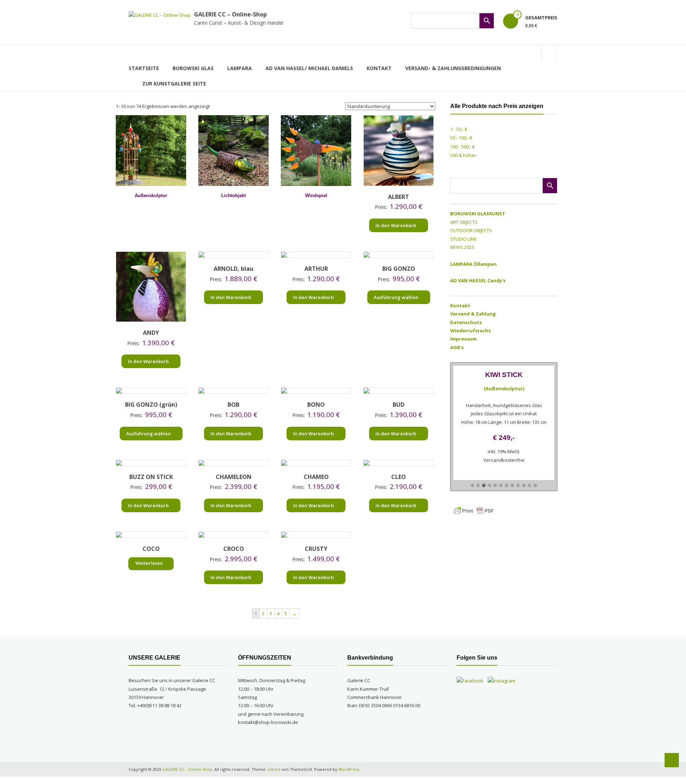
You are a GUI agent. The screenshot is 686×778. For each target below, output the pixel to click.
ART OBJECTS (464, 222)
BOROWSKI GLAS (193, 68)
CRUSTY (316, 549)
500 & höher (463, 155)
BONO (316, 404)
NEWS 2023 (462, 247)
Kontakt (379, 68)
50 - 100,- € (461, 137)
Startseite (144, 68)
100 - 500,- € (462, 146)
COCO (151, 549)
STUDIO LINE (463, 239)
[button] (472, 486)
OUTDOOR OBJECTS (471, 230)
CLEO (398, 477)
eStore (274, 769)
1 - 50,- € (458, 129)
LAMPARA (239, 68)
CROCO (233, 549)
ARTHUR (316, 269)
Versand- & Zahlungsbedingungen (453, 68)
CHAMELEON (234, 477)
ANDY (151, 333)
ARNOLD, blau (233, 269)
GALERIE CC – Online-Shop (230, 14)
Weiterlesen (149, 563)
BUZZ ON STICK (151, 477)
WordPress (348, 769)
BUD (398, 404)
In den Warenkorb (396, 225)
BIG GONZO (398, 269)
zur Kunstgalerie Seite (174, 83)
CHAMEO (316, 477)
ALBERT (398, 197)
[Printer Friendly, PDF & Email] (474, 510)
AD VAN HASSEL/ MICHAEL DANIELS (309, 68)
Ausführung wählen (396, 297)
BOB (233, 404)
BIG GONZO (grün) (151, 404)
